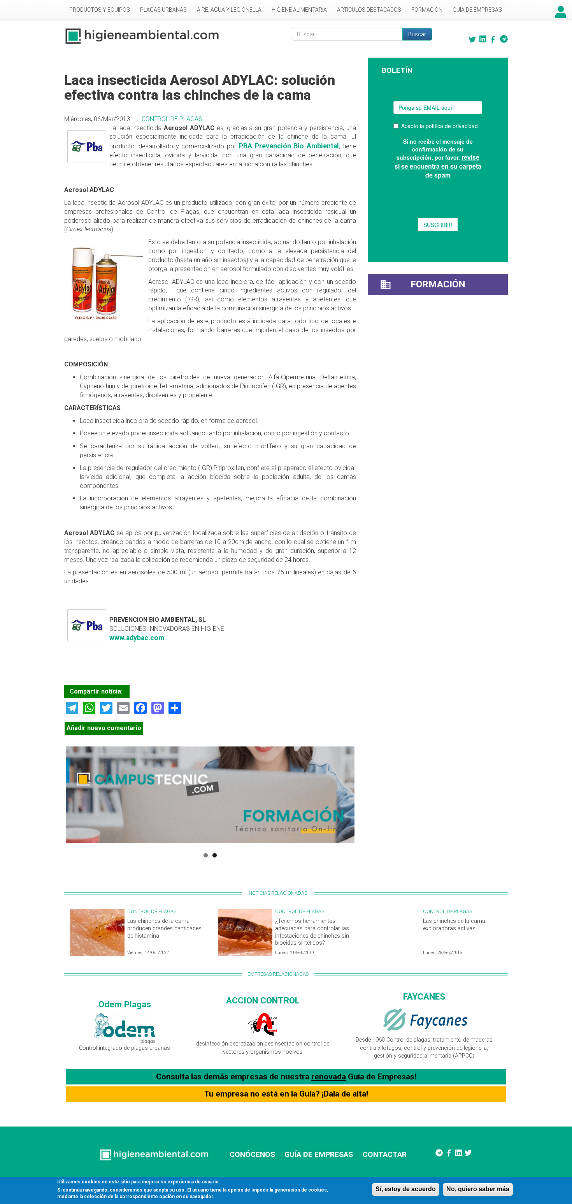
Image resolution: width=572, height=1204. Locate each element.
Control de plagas (172, 119)
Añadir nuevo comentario (104, 728)
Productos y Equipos (99, 10)
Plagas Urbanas (163, 10)
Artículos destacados (369, 10)
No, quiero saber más (477, 1189)
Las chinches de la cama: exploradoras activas (454, 925)
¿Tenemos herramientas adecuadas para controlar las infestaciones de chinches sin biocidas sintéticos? (312, 932)
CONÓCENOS (252, 1154)
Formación (426, 10)
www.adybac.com (136, 638)
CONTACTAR (385, 1154)
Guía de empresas (477, 10)
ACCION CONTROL (263, 1000)
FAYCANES (424, 996)
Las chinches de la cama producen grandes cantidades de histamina (164, 928)
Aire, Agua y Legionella (229, 10)
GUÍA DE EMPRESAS (318, 1154)
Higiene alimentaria (299, 10)
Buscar (417, 34)
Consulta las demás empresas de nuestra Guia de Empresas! (286, 1076)
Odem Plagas (124, 1004)
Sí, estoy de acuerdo (405, 1189)
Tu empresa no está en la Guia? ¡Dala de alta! (286, 1093)
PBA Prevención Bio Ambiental (289, 146)
